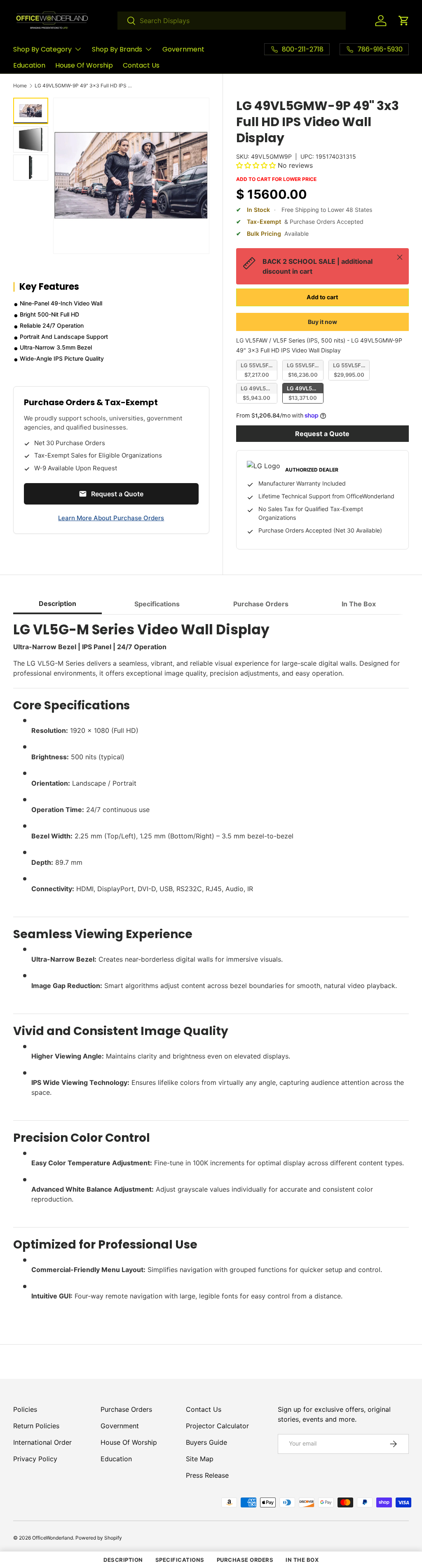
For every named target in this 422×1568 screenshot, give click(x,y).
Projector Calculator (217, 1426)
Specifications (179, 1559)
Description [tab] (57, 603)
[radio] (256, 370)
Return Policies (36, 1426)
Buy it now (322, 321)
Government (183, 49)
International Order (42, 1442)
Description (123, 1559)
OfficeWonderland (52, 1538)
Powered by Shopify (98, 1538)
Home (20, 85)
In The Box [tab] (359, 604)
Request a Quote (322, 434)
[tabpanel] (211, 964)
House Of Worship (84, 65)
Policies (25, 1409)
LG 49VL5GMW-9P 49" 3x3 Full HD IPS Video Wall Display (84, 85)
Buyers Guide (206, 1442)
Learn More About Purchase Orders (111, 518)
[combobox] (231, 21)
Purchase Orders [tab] (260, 604)
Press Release (207, 1475)
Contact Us (141, 65)
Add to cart (322, 296)
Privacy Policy (35, 1459)
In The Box (302, 1559)
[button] (404, 21)
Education (29, 65)
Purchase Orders (126, 1409)
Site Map (199, 1459)
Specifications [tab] (157, 604)
